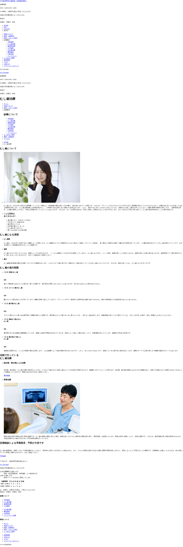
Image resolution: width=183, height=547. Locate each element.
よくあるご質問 (9, 58)
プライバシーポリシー (11, 66)
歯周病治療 (11, 46)
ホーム (6, 104)
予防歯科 (11, 42)
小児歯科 (11, 48)
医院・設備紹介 (9, 36)
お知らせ (7, 64)
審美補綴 (7, 375)
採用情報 (7, 60)
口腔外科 (11, 54)
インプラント (12, 56)
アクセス (7, 139)
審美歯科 (11, 52)
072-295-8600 (4, 72)
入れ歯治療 (11, 50)
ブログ (6, 62)
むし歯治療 (11, 44)
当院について (8, 34)
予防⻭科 (3, 456)
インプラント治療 (10, 515)
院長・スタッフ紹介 (11, 38)
